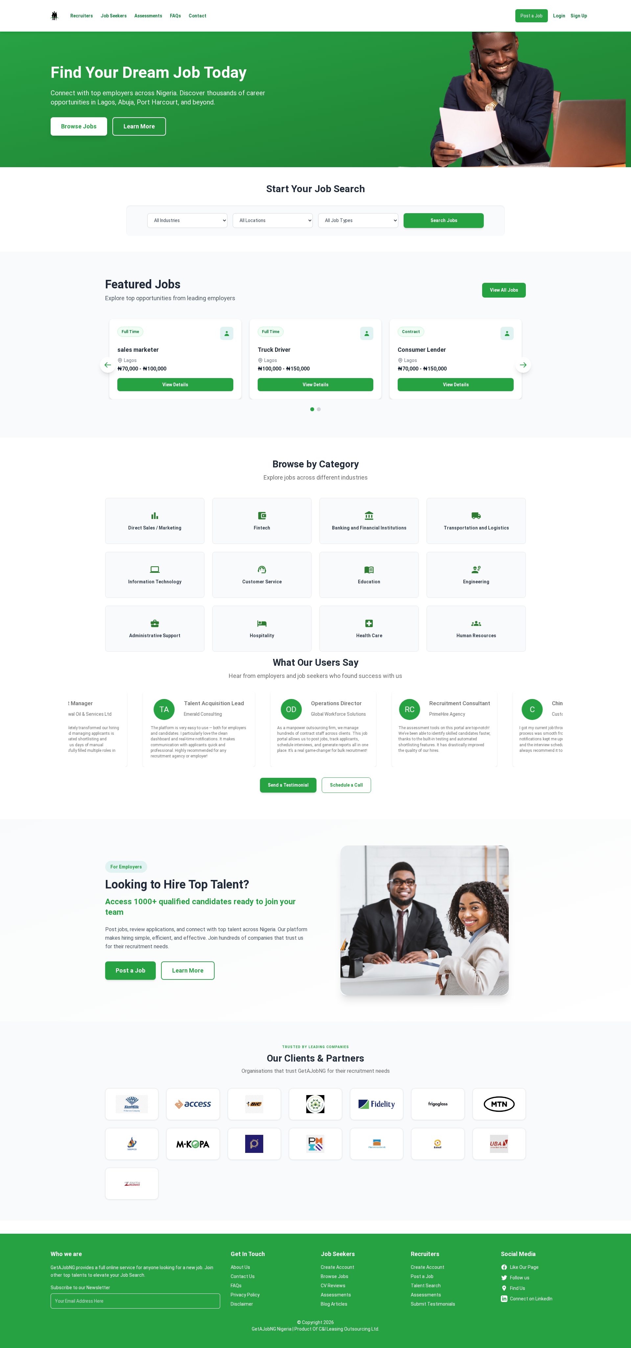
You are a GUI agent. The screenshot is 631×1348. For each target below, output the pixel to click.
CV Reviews (333, 1285)
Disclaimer (242, 1304)
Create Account (337, 1267)
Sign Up (579, 15)
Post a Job (532, 15)
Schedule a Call (346, 785)
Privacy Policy (245, 1294)
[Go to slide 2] (319, 409)
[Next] (523, 365)
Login (559, 15)
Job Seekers (114, 15)
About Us (240, 1267)
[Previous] (108, 365)
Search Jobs (444, 220)
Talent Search (426, 1285)
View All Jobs (504, 290)
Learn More (139, 126)
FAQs (175, 15)
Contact (197, 15)
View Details (175, 384)
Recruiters (81, 15)
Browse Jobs (79, 126)
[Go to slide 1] (312, 409)
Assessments (148, 15)
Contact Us (243, 1276)
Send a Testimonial (288, 785)
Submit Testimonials (433, 1304)
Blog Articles (334, 1304)
